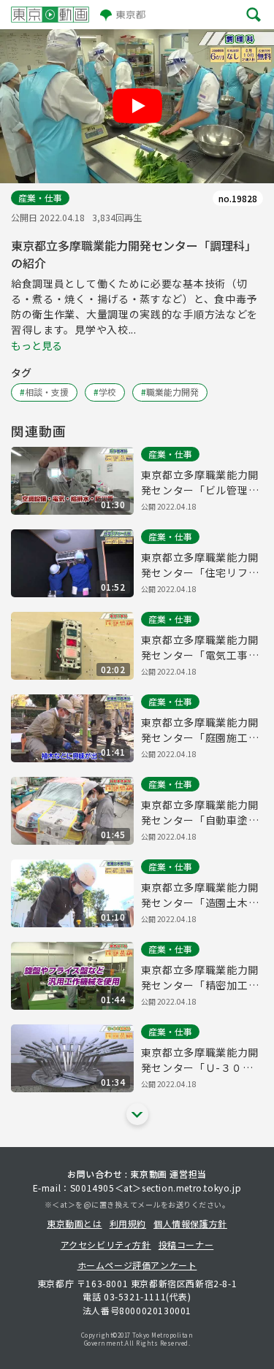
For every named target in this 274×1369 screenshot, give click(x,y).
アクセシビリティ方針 (106, 1244)
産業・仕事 (40, 197)
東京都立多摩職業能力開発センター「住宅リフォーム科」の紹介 (200, 565)
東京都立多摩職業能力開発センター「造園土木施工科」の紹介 (200, 895)
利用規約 (128, 1223)
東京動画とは (74, 1223)
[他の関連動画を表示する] (137, 1114)
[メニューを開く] (253, 14)
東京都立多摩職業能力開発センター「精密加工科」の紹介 (200, 977)
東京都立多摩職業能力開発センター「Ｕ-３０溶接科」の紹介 (200, 1060)
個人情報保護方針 (190, 1223)
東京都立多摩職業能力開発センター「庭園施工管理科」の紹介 (200, 730)
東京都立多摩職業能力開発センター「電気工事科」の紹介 (200, 647)
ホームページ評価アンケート (137, 1265)
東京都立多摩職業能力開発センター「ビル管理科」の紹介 (200, 482)
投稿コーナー (186, 1244)
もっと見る (36, 345)
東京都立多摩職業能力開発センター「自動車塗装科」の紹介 (200, 812)
